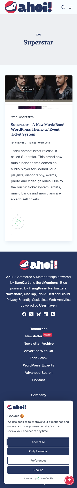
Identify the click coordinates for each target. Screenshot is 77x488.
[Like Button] (18, 223)
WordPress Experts (38, 365)
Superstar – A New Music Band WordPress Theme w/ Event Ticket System (37, 129)
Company (38, 395)
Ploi (41, 293)
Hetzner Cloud (58, 293)
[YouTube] (53, 314)
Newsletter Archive (39, 343)
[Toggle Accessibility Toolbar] (69, 480)
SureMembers (47, 282)
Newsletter (38, 336)
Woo (14, 117)
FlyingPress (38, 288)
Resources (38, 328)
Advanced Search (39, 372)
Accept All (38, 442)
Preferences (38, 460)
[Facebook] (24, 314)
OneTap (30, 293)
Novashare (14, 293)
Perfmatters (57, 288)
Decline (38, 470)
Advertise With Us (38, 350)
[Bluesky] (39, 314)
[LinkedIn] (46, 314)
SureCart (22, 282)
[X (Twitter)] (31, 314)
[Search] (63, 7)
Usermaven (48, 305)
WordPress (26, 117)
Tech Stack (38, 358)
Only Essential (38, 451)
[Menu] (70, 7)
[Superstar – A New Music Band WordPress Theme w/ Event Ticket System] (38, 92)
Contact (38, 380)
